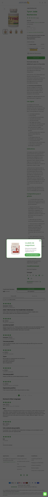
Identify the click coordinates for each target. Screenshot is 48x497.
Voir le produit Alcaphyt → (32, 255)
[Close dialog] (40, 241)
